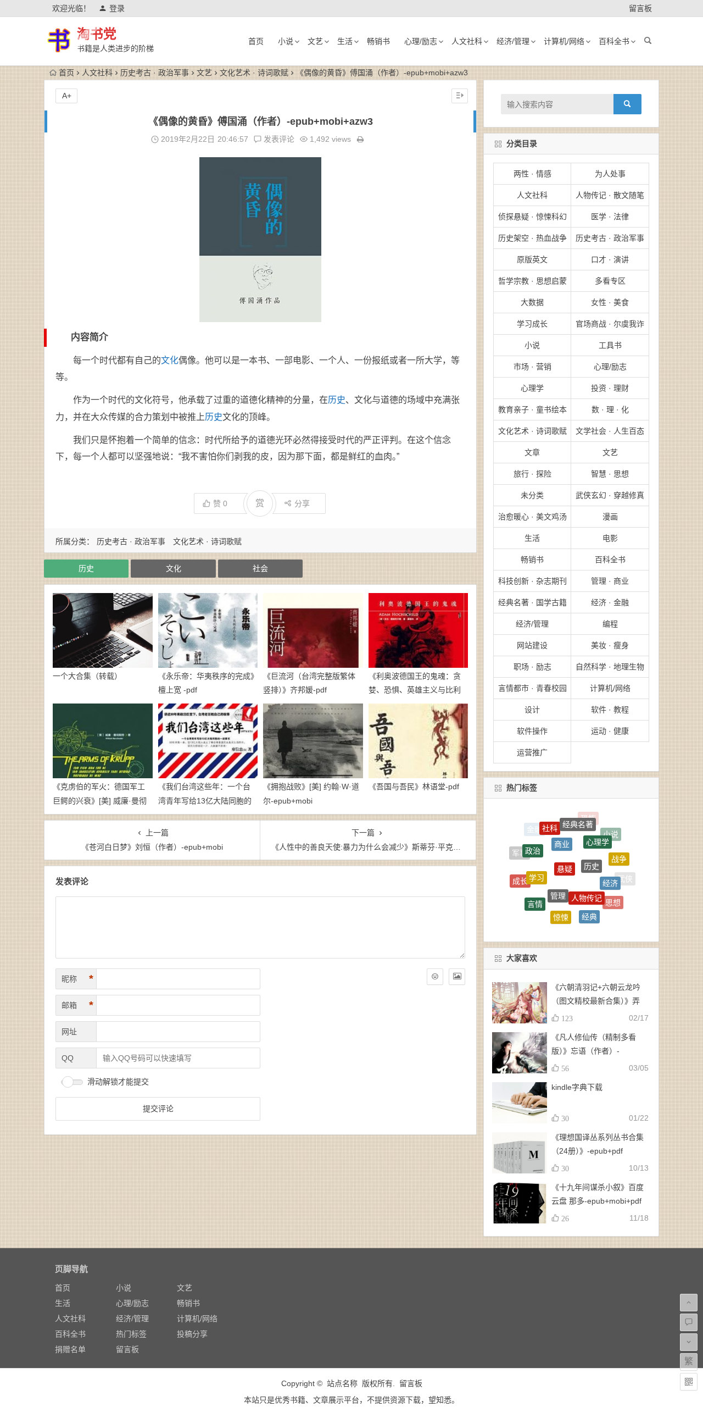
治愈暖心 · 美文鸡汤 (532, 516)
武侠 (625, 875)
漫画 (610, 516)
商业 (562, 820)
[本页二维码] (689, 1382)
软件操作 (532, 731)
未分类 (532, 495)
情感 (543, 909)
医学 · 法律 (610, 216)
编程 (610, 623)
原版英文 (532, 259)
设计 (532, 709)
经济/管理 (512, 41)
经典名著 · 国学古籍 (532, 602)
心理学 (532, 388)
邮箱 (77, 1005)
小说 (285, 41)
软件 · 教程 (610, 709)
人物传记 (586, 864)
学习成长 (532, 323)
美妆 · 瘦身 (610, 645)
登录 (117, 8)
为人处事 (610, 173)
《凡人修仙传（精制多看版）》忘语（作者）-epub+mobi (593, 1051)
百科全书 (614, 41)
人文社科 (466, 41)
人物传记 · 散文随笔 (610, 195)
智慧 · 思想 (610, 473)
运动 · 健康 (610, 731)
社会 (260, 568)
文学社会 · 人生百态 (610, 430)
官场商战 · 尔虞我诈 (610, 323)
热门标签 (131, 1334)
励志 (566, 924)
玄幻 (524, 896)
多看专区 (610, 280)
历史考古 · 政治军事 (154, 72)
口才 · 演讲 (610, 259)
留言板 (640, 8)
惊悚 (560, 891)
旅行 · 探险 (532, 473)
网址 (69, 1031)
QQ (68, 1058)
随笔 (598, 911)
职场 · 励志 (532, 666)
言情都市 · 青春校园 (532, 688)
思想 (613, 886)
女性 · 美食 (610, 302)
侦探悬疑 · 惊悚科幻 (532, 216)
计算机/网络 (564, 41)
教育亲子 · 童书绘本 (532, 409)
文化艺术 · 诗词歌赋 (254, 72)
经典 (589, 892)
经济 (610, 858)
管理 (558, 861)
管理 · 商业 (610, 581)
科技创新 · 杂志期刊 (532, 581)
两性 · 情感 (532, 173)
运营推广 (532, 752)
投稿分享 (192, 1334)
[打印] (360, 139)
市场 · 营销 (532, 366)
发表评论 (277, 139)
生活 (345, 41)
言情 (535, 882)
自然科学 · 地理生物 (610, 666)
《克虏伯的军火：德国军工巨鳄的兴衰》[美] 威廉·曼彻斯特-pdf (100, 800)
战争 (619, 846)
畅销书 (378, 41)
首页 (256, 41)
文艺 (315, 41)
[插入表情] (435, 976)
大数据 (532, 302)
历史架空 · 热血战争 (532, 238)
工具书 (610, 345)
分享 (302, 503)
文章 (532, 452)
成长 (520, 867)
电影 (610, 538)
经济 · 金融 (610, 602)
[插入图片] (457, 976)
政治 (532, 833)
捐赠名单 (70, 1349)
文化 (169, 360)
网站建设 (532, 645)
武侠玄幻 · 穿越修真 (610, 495)
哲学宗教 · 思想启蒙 (532, 280)
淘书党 (96, 33)
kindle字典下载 (576, 1087)
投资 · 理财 (610, 388)
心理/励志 (420, 41)
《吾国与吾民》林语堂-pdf (414, 786)
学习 (536, 849)
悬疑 (564, 835)
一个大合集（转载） (87, 676)
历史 (336, 400)
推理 (615, 902)
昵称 (77, 979)
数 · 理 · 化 (610, 409)
